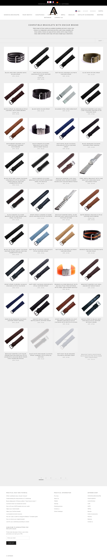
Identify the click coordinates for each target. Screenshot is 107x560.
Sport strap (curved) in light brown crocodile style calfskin (91, 428)
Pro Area (56, 496)
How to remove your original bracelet (15, 519)
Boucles (72, 14)
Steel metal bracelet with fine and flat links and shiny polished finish (91, 180)
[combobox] (49, 2)
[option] (53, 2)
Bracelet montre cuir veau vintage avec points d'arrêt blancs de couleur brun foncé (66, 180)
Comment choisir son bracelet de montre (16, 503)
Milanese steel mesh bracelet (66, 109)
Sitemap (56, 503)
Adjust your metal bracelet (12, 509)
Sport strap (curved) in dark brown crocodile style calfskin (66, 428)
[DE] (58, 2)
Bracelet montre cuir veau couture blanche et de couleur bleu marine (15, 463)
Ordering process (58, 506)
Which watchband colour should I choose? (16, 496)
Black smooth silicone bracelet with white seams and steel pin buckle (41, 180)
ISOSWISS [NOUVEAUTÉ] (11, 14)
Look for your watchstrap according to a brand (17, 521)
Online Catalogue (58, 511)
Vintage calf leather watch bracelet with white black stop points (15, 392)
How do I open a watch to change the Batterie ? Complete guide (22, 516)
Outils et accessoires (86, 14)
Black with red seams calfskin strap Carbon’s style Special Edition (40, 355)
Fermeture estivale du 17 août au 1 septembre (53, 4)
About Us (56, 498)
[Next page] (65, 478)
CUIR (49, 14)
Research (93, 11)
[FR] (53, 2)
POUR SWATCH (27, 14)
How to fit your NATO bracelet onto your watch (18, 506)
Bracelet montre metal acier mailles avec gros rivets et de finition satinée (66, 216)
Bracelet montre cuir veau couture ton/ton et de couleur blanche (66, 463)
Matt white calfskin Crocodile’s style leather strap (41, 392)
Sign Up (11, 543)
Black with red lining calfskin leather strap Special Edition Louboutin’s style (15, 251)
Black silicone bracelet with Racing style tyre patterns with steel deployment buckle (66, 392)
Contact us (59, 17)
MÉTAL (63, 14)
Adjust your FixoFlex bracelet (13, 511)
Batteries (47, 17)
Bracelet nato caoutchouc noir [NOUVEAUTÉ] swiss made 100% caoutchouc (91, 355)
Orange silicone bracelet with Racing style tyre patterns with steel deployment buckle (66, 286)
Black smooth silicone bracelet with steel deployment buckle (41, 145)
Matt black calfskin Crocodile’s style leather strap (41, 74)
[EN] (49, 2)
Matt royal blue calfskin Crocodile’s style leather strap (66, 145)
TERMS (56, 501)
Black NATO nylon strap (41, 109)
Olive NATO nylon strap (91, 72)
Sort (100, 40)
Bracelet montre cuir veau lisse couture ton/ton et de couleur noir (91, 110)
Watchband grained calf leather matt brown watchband (15, 145)
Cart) (100, 11)
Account (85, 11)
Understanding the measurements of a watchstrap (18, 498)
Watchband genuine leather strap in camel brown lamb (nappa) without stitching (40, 463)
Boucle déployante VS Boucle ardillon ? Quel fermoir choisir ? (21, 501)
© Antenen (9, 555)
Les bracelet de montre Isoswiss (14, 514)
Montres (100, 14)
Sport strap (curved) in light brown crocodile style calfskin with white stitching (66, 321)
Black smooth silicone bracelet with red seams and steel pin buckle (16, 216)
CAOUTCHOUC (39, 14)
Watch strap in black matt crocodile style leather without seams (91, 321)
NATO (89, 506)
